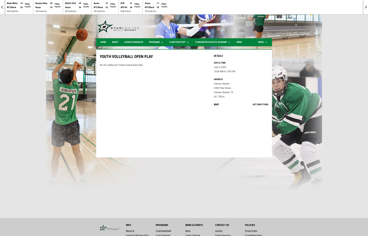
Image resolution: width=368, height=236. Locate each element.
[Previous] (2, 7)
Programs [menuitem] (156, 42)
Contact (218, 231)
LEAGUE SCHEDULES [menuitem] (133, 42)
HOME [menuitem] (103, 42)
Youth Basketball (163, 231)
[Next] (365, 7)
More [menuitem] (263, 42)
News (187, 231)
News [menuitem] (239, 42)
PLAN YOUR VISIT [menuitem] (179, 42)
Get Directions (260, 104)
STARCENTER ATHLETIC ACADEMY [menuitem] (213, 42)
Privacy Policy (251, 231)
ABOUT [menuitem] (115, 42)
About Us (130, 231)
